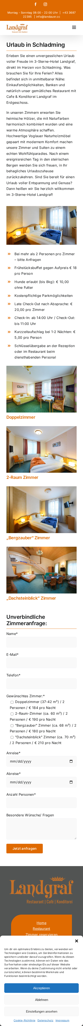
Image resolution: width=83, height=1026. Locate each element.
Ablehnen (41, 1000)
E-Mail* (12, 654)
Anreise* (13, 753)
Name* (12, 634)
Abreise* (13, 773)
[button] (76, 941)
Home (41, 923)
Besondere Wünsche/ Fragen (30, 815)
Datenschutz (45, 1020)
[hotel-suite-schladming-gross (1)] (41, 548)
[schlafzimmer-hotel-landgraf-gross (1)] (41, 488)
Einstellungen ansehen (41, 1011)
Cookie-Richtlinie (24, 1020)
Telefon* (13, 675)
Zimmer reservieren (41, 934)
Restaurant (41, 928)
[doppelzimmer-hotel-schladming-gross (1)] (41, 367)
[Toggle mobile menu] (74, 27)
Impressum (62, 1020)
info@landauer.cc (48, 16)
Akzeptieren (41, 988)
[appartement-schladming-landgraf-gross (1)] (41, 428)
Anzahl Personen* (21, 794)
